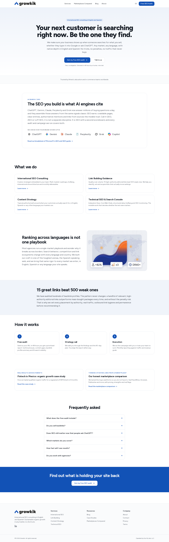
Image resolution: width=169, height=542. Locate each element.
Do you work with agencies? (84, 455)
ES (136, 4)
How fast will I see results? (84, 448)
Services (67, 4)
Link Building (55, 518)
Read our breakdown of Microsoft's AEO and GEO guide (49, 141)
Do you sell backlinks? (84, 425)
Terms (125, 524)
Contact (126, 518)
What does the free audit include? (84, 418)
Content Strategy (57, 521)
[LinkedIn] (16, 526)
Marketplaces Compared (83, 4)
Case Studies (91, 518)
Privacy (125, 521)
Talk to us (98, 60)
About (104, 4)
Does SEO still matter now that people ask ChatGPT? (84, 433)
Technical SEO (56, 524)
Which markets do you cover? (84, 440)
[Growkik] (25, 4)
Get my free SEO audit (76, 60)
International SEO (57, 515)
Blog (96, 4)
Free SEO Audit (147, 4)
